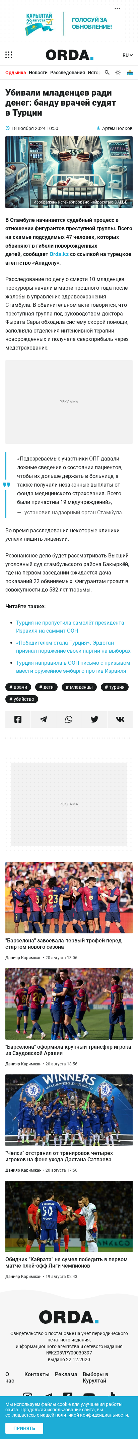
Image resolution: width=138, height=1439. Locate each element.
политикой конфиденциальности (91, 1415)
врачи (20, 687)
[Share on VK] (120, 719)
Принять (24, 1428)
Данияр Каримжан (23, 957)
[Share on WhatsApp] (68, 719)
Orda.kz (59, 254)
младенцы (81, 687)
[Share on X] (94, 719)
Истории (97, 72)
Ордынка (15, 72)
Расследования (67, 72)
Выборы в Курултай (95, 1377)
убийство (24, 699)
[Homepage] (69, 54)
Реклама (66, 1374)
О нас (9, 1377)
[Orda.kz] (68, 1327)
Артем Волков (117, 128)
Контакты (37, 1374)
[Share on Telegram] (43, 719)
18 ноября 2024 (28, 128)
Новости (38, 72)
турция (117, 687)
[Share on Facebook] (17, 719)
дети (49, 687)
